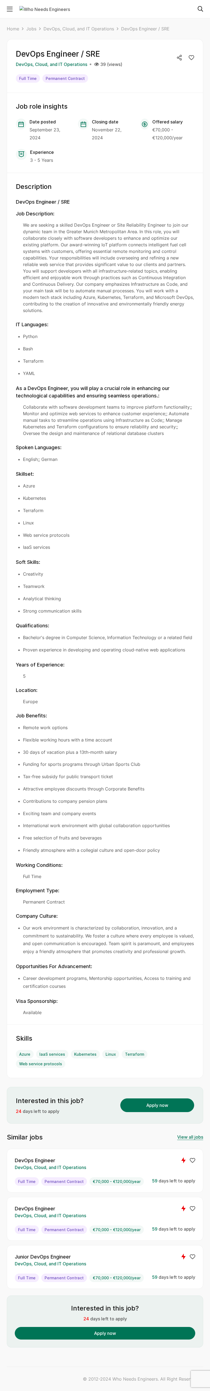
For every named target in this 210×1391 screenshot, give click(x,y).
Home (13, 28)
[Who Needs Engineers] (44, 8)
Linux (111, 1054)
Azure (24, 1054)
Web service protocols (40, 1063)
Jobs (31, 28)
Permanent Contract (65, 78)
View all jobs (190, 1137)
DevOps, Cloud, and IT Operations (78, 28)
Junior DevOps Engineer (43, 1257)
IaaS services (52, 1054)
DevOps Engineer (35, 1160)
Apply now (157, 1105)
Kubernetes (85, 1054)
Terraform (134, 1054)
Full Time (28, 78)
